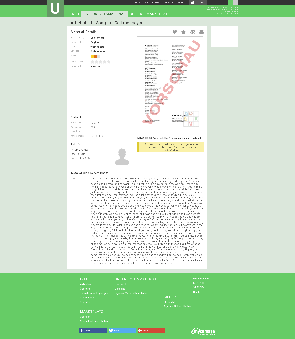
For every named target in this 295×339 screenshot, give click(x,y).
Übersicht (120, 284)
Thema (74, 46)
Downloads (76, 131)
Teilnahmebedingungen (94, 293)
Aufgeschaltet (78, 136)
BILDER (136, 14)
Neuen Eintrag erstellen (94, 321)
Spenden (85, 302)
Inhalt (73, 178)
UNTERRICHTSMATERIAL (104, 14)
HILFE (181, 2)
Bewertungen (77, 61)
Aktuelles (85, 284)
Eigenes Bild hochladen (177, 306)
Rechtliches (87, 297)
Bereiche (120, 288)
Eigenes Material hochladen (131, 293)
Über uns (85, 288)
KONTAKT (157, 2)
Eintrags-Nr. (77, 122)
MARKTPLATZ (158, 14)
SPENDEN (170, 2)
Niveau (74, 55)
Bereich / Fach (78, 42)
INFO (75, 14)
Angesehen (76, 127)
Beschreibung (77, 37)
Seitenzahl (76, 66)
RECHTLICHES (142, 2)
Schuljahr (75, 51)
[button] (93, 330)
